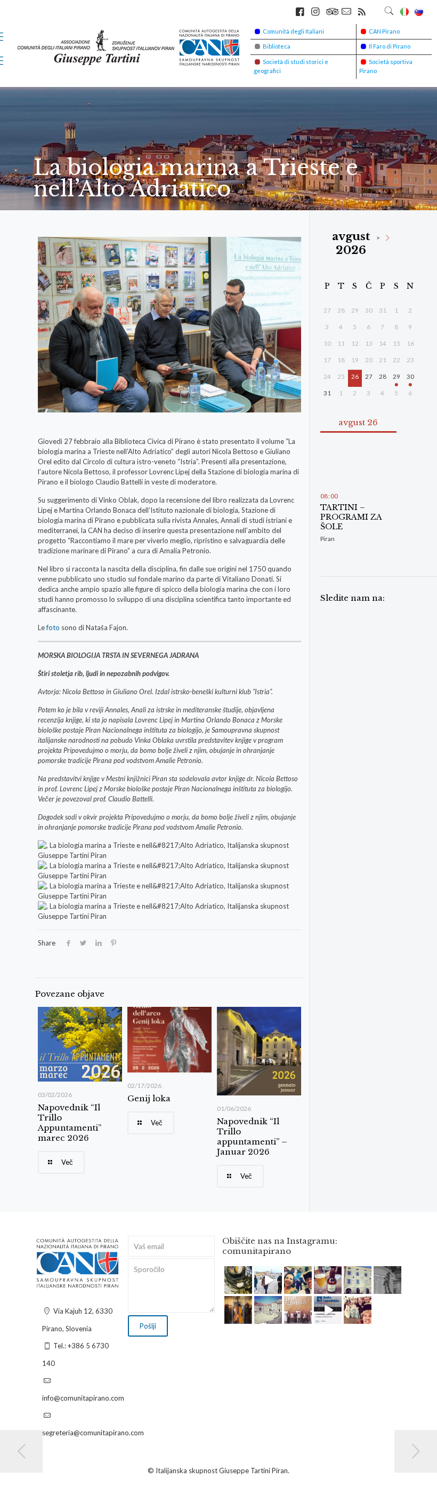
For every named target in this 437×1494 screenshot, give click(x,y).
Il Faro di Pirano (389, 46)
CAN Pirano (384, 31)
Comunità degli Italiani (293, 31)
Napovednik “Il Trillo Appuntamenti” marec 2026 (69, 1122)
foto (53, 627)
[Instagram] (245, 1287)
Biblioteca (276, 46)
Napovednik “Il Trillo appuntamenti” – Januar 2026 (252, 1136)
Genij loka (149, 1098)
